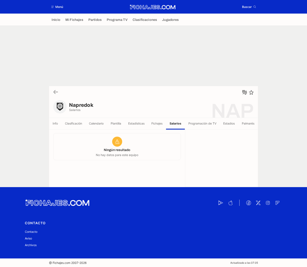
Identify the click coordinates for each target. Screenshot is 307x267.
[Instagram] (268, 203)
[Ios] (230, 203)
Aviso (28, 238)
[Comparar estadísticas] (244, 92)
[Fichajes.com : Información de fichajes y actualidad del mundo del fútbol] (152, 6)
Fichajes (156, 123)
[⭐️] (251, 92)
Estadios (229, 123)
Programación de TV (202, 123)
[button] (57, 6)
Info (55, 123)
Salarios (175, 123)
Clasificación (73, 123)
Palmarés (248, 123)
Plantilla (116, 123)
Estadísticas (136, 123)
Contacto (31, 231)
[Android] (221, 203)
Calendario (96, 123)
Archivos (31, 245)
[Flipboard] (277, 203)
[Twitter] (258, 203)
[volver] (55, 92)
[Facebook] (248, 203)
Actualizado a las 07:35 (244, 262)
